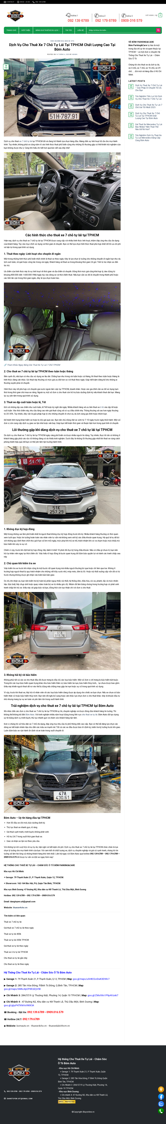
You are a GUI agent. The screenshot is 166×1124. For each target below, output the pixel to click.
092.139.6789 (35, 1012)
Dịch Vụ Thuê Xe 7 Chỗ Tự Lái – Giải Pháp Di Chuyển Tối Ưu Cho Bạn (148, 88)
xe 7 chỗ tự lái (25, 141)
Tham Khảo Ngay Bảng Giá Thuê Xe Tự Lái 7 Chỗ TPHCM (33, 365)
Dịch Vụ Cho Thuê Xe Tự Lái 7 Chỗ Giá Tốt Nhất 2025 (148, 106)
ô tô (102, 407)
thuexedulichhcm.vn (59, 1025)
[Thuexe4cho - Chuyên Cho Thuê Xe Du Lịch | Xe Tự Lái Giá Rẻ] (26, 15)
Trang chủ (11, 30)
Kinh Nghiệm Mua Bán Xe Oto (62, 41)
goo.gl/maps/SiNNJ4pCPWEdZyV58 (22, 989)
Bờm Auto (30, 714)
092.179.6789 (31, 1019)
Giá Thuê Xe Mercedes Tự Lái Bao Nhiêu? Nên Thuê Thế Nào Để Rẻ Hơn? (148, 127)
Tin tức (68, 30)
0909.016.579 (55, 1012)
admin (74, 54)
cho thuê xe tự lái (89, 714)
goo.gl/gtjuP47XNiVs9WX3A (19, 1005)
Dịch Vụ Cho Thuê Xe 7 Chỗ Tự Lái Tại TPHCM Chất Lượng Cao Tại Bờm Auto (147, 115)
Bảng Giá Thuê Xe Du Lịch (47, 30)
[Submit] (158, 30)
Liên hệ (80, 30)
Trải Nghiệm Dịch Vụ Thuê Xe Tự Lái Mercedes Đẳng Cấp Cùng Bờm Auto (148, 137)
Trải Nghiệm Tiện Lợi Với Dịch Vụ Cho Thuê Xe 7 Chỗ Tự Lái (148, 97)
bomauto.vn (23, 1025)
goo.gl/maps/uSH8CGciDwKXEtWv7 (91, 979)
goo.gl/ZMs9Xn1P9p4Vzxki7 (103, 995)
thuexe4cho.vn (20, 907)
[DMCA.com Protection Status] (66, 1101)
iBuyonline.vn (88, 1112)
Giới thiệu (25, 30)
